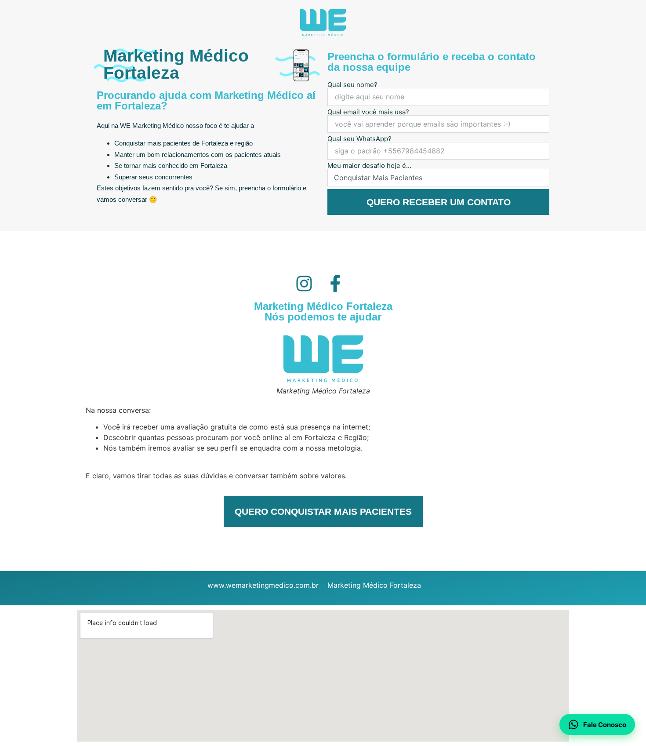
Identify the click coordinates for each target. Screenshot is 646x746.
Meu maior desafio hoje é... (369, 165)
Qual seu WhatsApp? (359, 138)
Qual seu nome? (352, 84)
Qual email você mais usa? (368, 112)
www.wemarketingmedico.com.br (263, 585)
